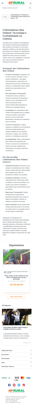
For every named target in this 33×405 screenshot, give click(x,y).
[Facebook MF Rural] (9, 385)
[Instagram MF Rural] (23, 385)
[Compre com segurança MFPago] (4, 378)
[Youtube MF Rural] (14, 385)
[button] (30, 8)
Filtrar (5, 17)
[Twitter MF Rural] (19, 385)
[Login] (30, 3)
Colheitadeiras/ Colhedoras (19, 15)
